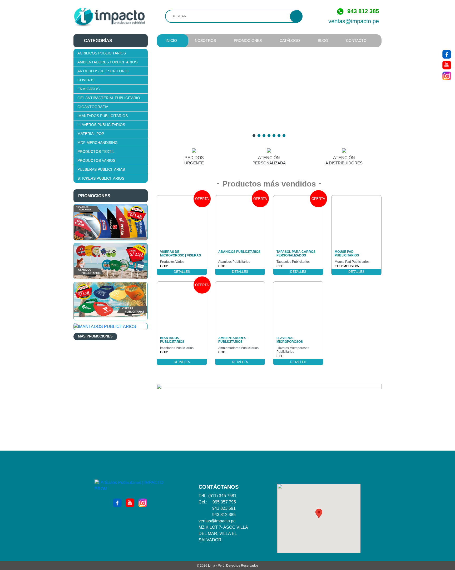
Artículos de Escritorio (102, 71)
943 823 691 (224, 508)
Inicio (171, 40)
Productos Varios (96, 160)
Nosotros (205, 40)
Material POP (90, 134)
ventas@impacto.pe (353, 21)
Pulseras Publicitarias (101, 169)
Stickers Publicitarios (100, 178)
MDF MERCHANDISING (97, 142)
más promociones (95, 336)
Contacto (356, 40)
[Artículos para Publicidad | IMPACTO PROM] (109, 17)
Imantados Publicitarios (102, 116)
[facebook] (446, 54)
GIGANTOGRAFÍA (92, 107)
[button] (318, 513)
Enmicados (88, 89)
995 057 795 (224, 502)
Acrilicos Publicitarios (101, 53)
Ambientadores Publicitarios (107, 62)
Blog (323, 40)
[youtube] (446, 64)
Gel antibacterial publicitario (108, 98)
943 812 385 (224, 514)
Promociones (248, 40)
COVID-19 (86, 80)
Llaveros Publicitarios (101, 125)
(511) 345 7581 (222, 495)
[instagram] (446, 75)
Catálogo (290, 40)
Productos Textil (96, 151)
